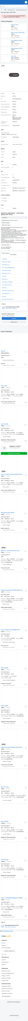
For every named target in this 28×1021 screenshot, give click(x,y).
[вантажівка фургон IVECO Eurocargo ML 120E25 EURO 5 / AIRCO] (14, 581)
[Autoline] (5, 10)
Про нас (3, 942)
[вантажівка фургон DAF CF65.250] (14, 812)
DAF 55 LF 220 (14, 24)
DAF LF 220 (4, 385)
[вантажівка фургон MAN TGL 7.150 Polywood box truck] (14, 541)
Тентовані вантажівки (7, 284)
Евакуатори (4, 279)
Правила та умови (6, 970)
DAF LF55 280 (4, 667)
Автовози (4, 276)
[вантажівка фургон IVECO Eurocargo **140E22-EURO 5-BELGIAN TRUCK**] (14, 738)
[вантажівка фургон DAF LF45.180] (14, 414)
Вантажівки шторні (6, 273)
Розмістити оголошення (14, 453)
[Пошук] (26, 6)
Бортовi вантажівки (6, 261)
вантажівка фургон (17, 98)
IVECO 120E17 (4, 705)
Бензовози (4, 287)
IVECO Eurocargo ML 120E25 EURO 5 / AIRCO (13, 590)
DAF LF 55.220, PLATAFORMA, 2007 (10, 629)
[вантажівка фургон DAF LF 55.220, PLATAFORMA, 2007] (14, 620)
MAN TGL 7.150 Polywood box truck (10, 550)
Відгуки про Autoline (6, 978)
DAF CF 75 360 (5, 787)
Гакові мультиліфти (6, 270)
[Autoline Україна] (9, 2)
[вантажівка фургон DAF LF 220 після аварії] (14, 376)
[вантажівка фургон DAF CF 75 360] (14, 777)
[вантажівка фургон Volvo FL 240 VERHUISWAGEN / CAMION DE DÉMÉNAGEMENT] (14, 888)
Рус (5, 954)
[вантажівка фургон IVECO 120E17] (14, 696)
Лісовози (4, 296)
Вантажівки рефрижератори (8, 267)
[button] (26, 2)
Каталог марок (5, 980)
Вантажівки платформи (7, 282)
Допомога (4, 945)
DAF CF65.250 (4, 821)
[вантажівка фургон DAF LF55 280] (14, 658)
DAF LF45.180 (4, 424)
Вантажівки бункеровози (7, 299)
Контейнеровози (5, 293)
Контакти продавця (6, 947)
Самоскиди (4, 258)
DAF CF (3, 351)
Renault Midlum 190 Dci (16, 40)
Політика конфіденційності (8, 973)
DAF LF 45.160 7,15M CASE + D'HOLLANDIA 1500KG (18, 32)
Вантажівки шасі (6, 264)
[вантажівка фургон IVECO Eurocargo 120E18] (14, 503)
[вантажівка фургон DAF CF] (14, 341)
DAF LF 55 (13, 56)
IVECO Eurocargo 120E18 (7, 512)
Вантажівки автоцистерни (8, 290)
